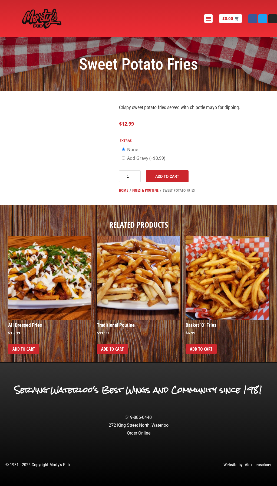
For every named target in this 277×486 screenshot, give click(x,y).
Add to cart (167, 176)
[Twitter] (262, 18)
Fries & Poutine (145, 190)
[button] (208, 18)
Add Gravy (146, 158)
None (132, 149)
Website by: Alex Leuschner (247, 464)
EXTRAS (126, 140)
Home (123, 190)
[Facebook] (252, 18)
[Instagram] (272, 18)
